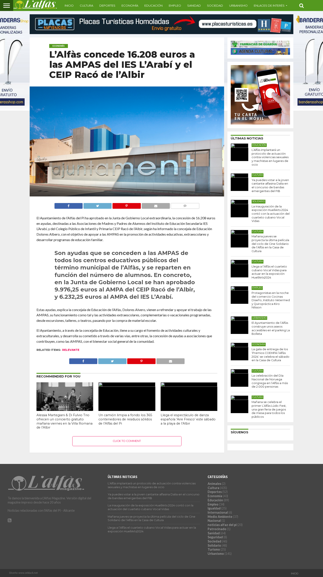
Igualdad (214, 508)
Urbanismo (238, 5)
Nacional (214, 520)
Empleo (175, 5)
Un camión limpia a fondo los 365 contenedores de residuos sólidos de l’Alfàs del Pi (125, 419)
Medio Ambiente (220, 516)
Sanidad (194, 5)
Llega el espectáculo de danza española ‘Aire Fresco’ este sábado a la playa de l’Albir (188, 419)
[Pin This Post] (126, 205)
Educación (153, 5)
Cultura (86, 5)
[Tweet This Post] (97, 205)
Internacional (218, 512)
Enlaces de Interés (269, 5)
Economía (130, 5)
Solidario (214, 545)
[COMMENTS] (185, 205)
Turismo (214, 549)
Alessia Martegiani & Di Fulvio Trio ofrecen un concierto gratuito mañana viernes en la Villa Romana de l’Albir (64, 421)
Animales (214, 483)
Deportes (107, 5)
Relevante (70, 350)
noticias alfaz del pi (222, 525)
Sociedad (215, 5)
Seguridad (215, 537)
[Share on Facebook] (68, 205)
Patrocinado (217, 529)
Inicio (69, 5)
